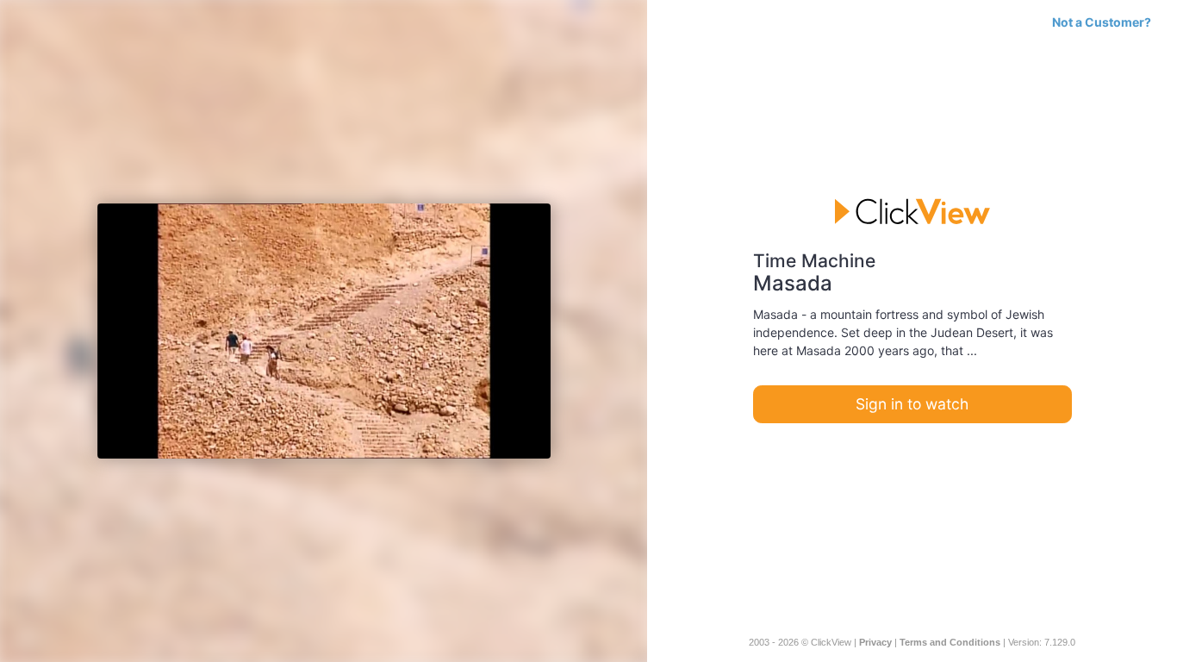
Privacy (875, 642)
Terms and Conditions (950, 642)
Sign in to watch (912, 404)
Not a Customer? (1101, 22)
